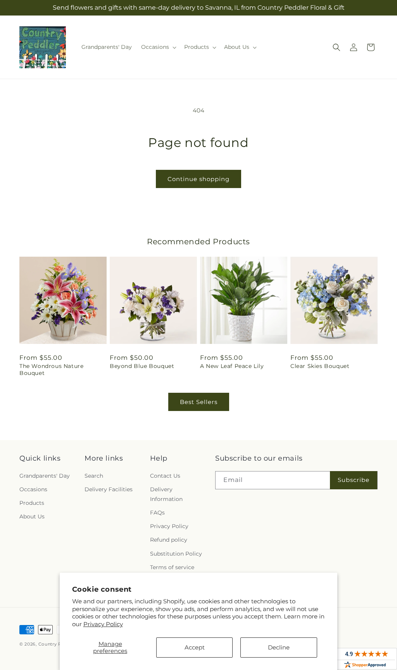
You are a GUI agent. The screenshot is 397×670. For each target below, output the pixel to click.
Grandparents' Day (44, 475)
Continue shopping (198, 179)
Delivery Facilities (109, 489)
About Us (32, 516)
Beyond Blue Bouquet (142, 366)
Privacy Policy (103, 624)
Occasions (33, 489)
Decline (279, 647)
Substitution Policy (176, 553)
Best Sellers (198, 402)
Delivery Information (166, 494)
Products (31, 502)
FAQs (157, 512)
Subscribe (353, 480)
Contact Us (165, 475)
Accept (195, 647)
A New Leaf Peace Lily (232, 366)
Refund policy (168, 539)
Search (94, 475)
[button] (158, 47)
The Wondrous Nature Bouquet (51, 369)
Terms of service (172, 567)
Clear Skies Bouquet (319, 366)
